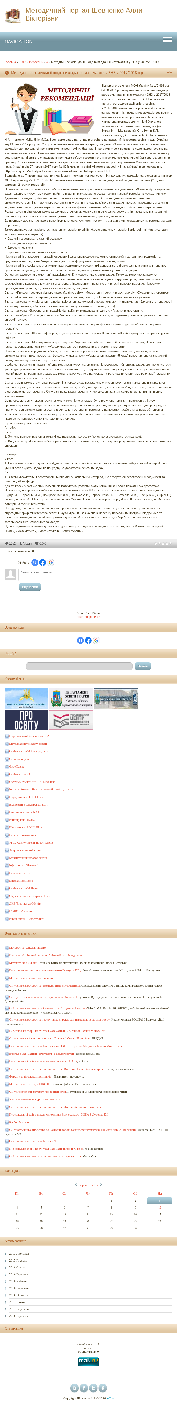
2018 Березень (18, 1316)
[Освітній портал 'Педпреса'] (27, 729)
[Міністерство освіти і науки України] (27, 708)
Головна (10, 62)
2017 (22, 62)
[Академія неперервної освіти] (116, 708)
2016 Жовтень (18, 1295)
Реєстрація (84, 617)
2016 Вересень (19, 1288)
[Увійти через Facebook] (42, 562)
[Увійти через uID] (34, 562)
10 (159, 1207)
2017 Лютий (17, 1302)
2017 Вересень (19, 1309)
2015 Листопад (19, 1253)
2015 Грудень (18, 1260)
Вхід (97, 617)
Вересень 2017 (88, 1185)
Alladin (27, 543)
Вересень (36, 62)
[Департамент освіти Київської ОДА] (71, 708)
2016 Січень (17, 1267)
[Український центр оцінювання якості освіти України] (71, 729)
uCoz (110, 1398)
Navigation (18, 41)
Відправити (30, 587)
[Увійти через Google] (50, 562)
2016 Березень (18, 1274)
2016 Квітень (18, 1281)
